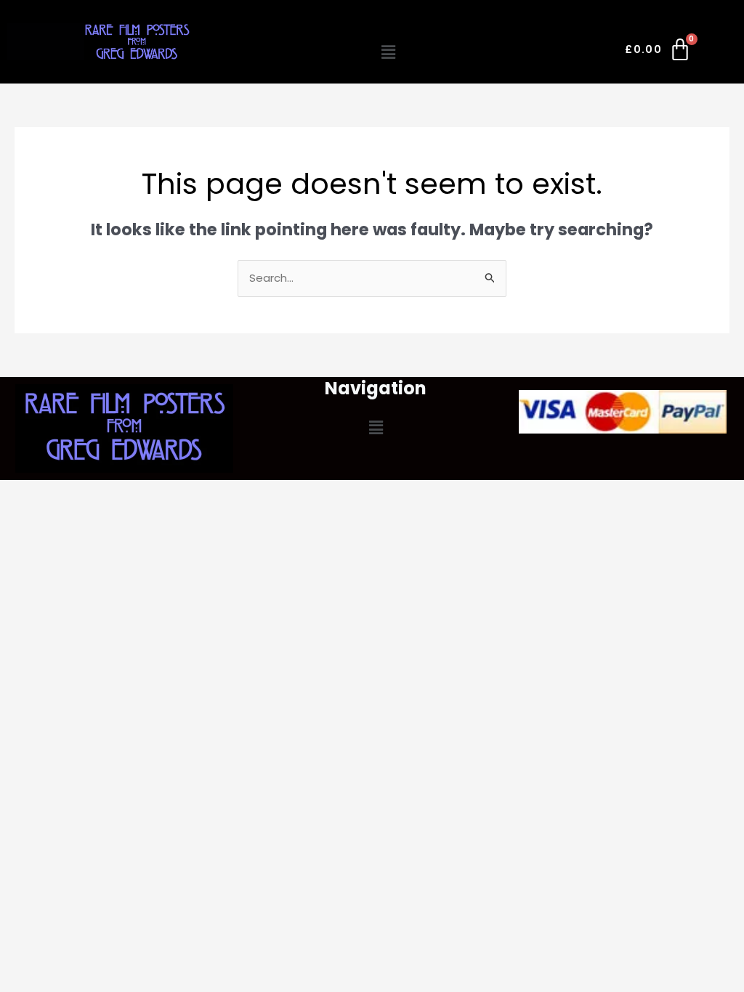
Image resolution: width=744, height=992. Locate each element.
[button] (388, 52)
